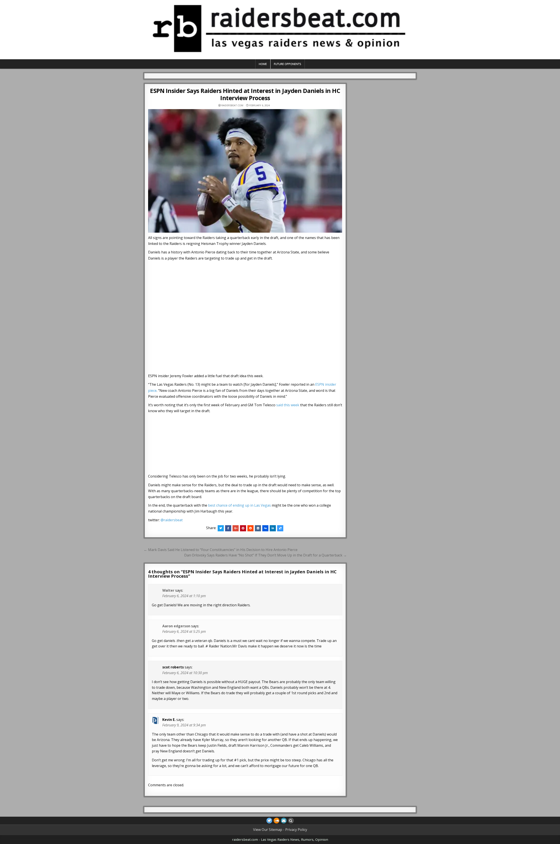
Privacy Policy (296, 829)
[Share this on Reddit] (250, 528)
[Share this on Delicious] (280, 528)
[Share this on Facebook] (228, 528)
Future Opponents (287, 64)
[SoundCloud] (276, 820)
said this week (287, 405)
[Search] (291, 820)
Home (263, 64)
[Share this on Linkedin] (273, 528)
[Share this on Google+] (236, 528)
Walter (168, 590)
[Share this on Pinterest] (243, 528)
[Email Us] (284, 820)
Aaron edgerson (176, 626)
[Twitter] (269, 820)
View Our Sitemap (267, 829)
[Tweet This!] (221, 528)
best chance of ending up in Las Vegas (239, 505)
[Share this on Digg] (265, 528)
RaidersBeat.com (232, 105)
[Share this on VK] (258, 528)
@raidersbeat (172, 520)
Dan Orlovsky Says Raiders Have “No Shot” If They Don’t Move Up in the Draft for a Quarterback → (265, 555)
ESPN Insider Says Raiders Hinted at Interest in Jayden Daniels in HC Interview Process (245, 94)
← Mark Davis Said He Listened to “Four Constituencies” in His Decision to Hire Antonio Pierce (221, 549)
